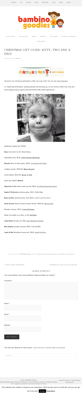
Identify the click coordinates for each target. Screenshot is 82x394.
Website (7, 325)
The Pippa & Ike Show (39, 163)
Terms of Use (59, 388)
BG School (35, 388)
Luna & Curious (28, 209)
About (6, 388)
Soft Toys (55, 254)
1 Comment (17, 58)
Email (6, 314)
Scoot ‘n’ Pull (27, 175)
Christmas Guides (25, 254)
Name (7, 303)
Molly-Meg (49, 254)
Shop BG (25, 388)
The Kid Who (61, 254)
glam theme (75, 380)
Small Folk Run (40, 232)
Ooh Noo (33, 215)
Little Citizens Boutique (30, 157)
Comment (8, 281)
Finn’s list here (62, 81)
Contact (15, 388)
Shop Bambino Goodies (35, 221)
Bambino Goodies (41, 20)
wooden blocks (70, 254)
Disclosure (46, 388)
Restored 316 (70, 382)
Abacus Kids (48, 203)
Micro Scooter (29, 169)
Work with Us (41, 390)
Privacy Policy (73, 388)
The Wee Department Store (47, 186)
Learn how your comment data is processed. (49, 347)
